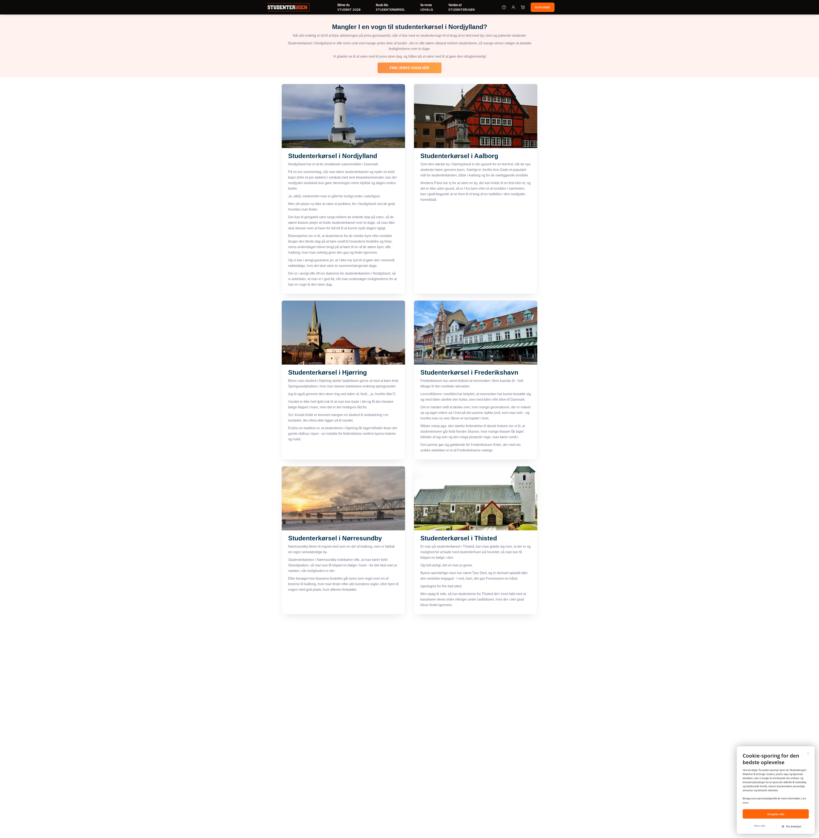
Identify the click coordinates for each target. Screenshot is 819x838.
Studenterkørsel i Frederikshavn (469, 372)
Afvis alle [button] (759, 826)
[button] (793, 826)
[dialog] (776, 790)
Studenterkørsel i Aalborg (459, 155)
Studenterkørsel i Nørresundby (335, 538)
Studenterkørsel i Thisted (458, 538)
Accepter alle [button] (775, 814)
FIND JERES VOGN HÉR (409, 68)
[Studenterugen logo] (288, 8)
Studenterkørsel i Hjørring (327, 372)
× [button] (808, 752)
